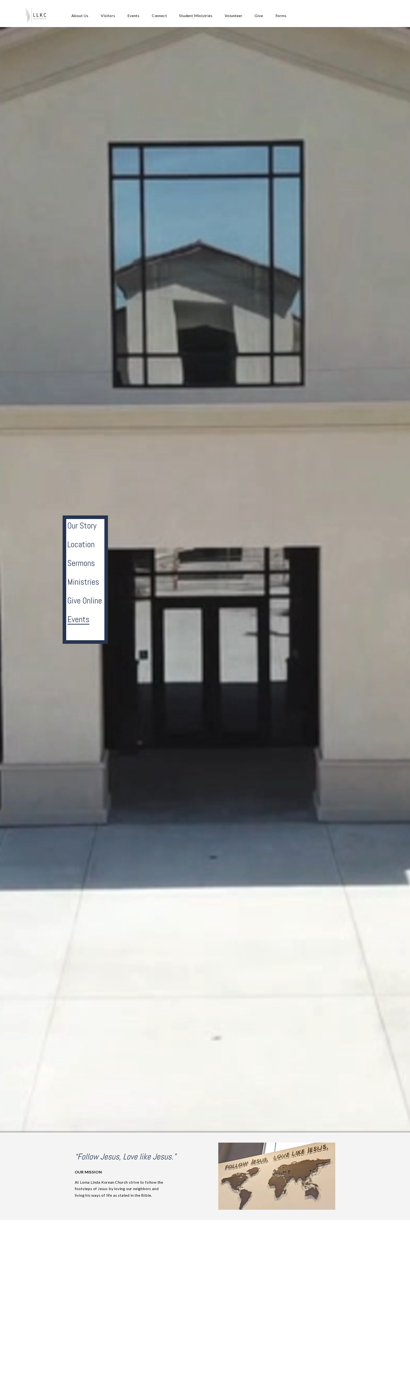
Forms (281, 15)
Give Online (84, 600)
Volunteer (233, 15)
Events (133, 15)
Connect (159, 15)
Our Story (82, 525)
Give (259, 15)
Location (81, 544)
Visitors (108, 15)
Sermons (81, 563)
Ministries (83, 582)
